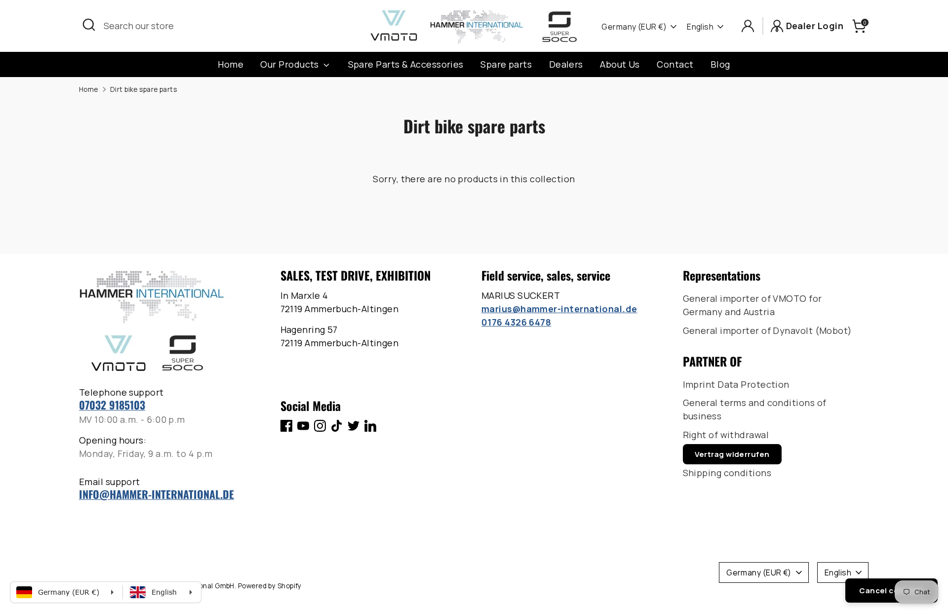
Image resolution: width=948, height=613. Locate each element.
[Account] (747, 26)
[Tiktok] (337, 426)
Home (230, 64)
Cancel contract (891, 590)
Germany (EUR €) (634, 26)
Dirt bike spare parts (143, 89)
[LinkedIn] (370, 426)
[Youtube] (303, 426)
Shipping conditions (727, 473)
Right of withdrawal (726, 435)
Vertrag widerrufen (732, 454)
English (700, 26)
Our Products (290, 64)
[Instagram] (320, 426)
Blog (720, 64)
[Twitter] (353, 426)
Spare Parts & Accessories (406, 64)
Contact (675, 64)
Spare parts (506, 64)
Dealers (566, 64)
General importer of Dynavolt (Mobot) (767, 330)
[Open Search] (89, 25)
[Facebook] (286, 426)
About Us (620, 64)
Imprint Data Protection (736, 384)
